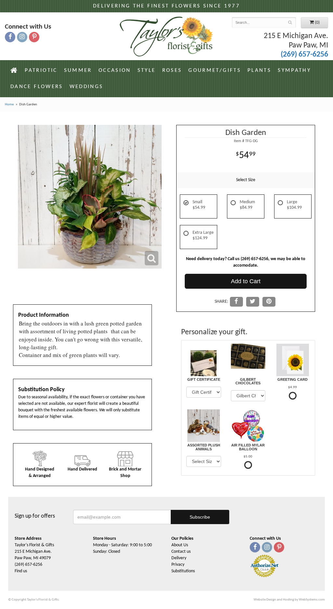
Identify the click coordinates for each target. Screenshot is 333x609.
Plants (259, 70)
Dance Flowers (36, 86)
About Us (179, 545)
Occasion (115, 70)
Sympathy (294, 70)
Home (9, 104)
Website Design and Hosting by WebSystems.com (289, 600)
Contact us (181, 551)
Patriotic (41, 70)
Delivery (178, 558)
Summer (78, 70)
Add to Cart (245, 281)
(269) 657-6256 (304, 55)
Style (147, 70)
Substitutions (183, 571)
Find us (21, 571)
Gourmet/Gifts (214, 70)
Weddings (86, 86)
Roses (172, 70)
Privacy (177, 564)
